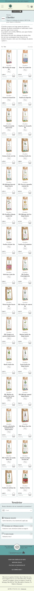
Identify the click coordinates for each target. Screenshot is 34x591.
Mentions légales (17, 562)
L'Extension (23, 589)
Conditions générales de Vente (17, 559)
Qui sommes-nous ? (17, 569)
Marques (8, 15)
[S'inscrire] (29, 510)
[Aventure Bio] (17, 547)
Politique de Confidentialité (17, 565)
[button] (2, 6)
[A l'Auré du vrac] (10, 6)
